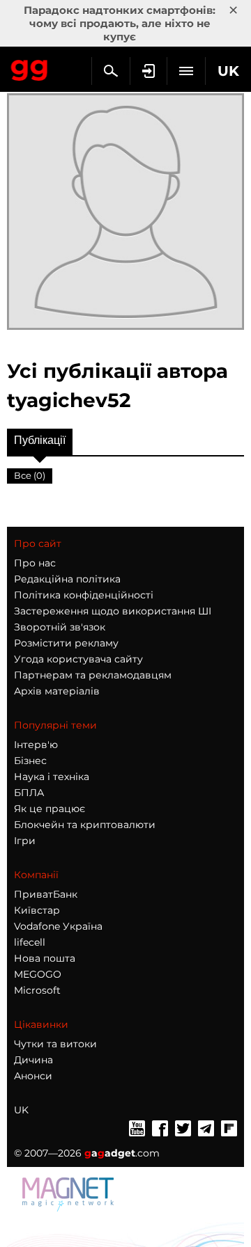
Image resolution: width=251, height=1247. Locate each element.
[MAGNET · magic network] (69, 1193)
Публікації (40, 440)
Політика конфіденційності (83, 595)
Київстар (37, 910)
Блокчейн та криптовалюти (84, 824)
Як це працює (49, 808)
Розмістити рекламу (66, 643)
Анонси (33, 1076)
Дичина (33, 1060)
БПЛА (29, 792)
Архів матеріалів (57, 691)
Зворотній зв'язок (59, 627)
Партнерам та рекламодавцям (93, 675)
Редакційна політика (67, 579)
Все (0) (29, 475)
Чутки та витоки (55, 1044)
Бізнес (30, 760)
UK (21, 1110)
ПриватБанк (45, 894)
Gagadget (29, 67)
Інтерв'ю (36, 744)
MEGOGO (37, 974)
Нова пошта (44, 958)
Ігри (25, 840)
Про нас (35, 563)
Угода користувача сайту (78, 659)
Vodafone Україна (58, 926)
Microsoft (37, 990)
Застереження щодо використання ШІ (112, 611)
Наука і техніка (51, 776)
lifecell (29, 942)
